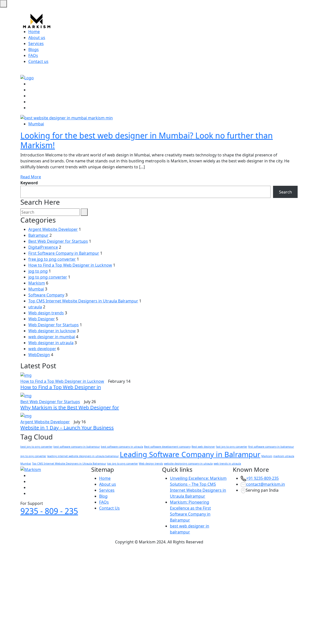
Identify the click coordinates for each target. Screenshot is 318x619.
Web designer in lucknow (52, 330)
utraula (35, 307)
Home (34, 31)
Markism (36, 283)
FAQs (33, 55)
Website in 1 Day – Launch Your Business (67, 427)
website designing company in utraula (188, 463)
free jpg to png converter (52, 259)
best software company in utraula (122, 446)
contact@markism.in (265, 484)
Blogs (33, 49)
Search (285, 192)
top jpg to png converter (122, 463)
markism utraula (283, 456)
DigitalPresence (43, 247)
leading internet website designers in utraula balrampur (83, 456)
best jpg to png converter (36, 446)
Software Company (46, 295)
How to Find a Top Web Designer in (60, 387)
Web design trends (46, 313)
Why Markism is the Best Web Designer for (69, 407)
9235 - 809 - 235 (49, 511)
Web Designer (41, 319)
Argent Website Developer (53, 229)
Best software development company (167, 446)
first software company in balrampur (271, 446)
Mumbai (36, 124)
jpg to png (38, 271)
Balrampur (38, 235)
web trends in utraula (227, 463)
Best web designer (203, 446)
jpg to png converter (47, 277)
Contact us (38, 61)
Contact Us (109, 508)
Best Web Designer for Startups (58, 241)
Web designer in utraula (51, 342)
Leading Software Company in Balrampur (190, 454)
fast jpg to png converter (231, 446)
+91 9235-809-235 (262, 478)
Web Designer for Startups (53, 325)
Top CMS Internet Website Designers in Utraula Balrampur (83, 301)
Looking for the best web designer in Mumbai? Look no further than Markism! (146, 140)
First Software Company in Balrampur (63, 253)
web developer (42, 348)
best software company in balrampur (76, 446)
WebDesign (39, 354)
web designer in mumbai (51, 336)
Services (36, 43)
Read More (30, 177)
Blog (103, 496)
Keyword (29, 183)
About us (36, 37)
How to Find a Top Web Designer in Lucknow (70, 265)
